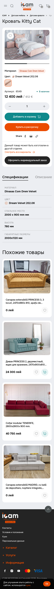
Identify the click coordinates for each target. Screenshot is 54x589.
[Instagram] (11, 570)
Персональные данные (13, 541)
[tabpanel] (27, 45)
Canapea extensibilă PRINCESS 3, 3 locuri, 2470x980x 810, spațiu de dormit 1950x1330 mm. (25, 303)
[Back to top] (48, 509)
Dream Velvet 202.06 (26, 76)
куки (28, 585)
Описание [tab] (43, 177)
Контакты (7, 528)
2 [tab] (38, 63)
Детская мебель (18, 15)
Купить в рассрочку (27, 127)
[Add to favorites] (44, 310)
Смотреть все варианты (18, 152)
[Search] (12, 5)
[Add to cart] (44, 372)
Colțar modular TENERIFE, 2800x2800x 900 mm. (20, 425)
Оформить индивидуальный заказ (27, 160)
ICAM (4, 15)
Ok (47, 584)
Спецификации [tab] (15, 177)
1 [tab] (16, 63)
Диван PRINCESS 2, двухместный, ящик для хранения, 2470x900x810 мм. (25, 364)
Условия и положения (12, 532)
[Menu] (5, 5)
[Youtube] (18, 570)
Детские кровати (37, 15)
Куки (4, 536)
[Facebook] (25, 136)
